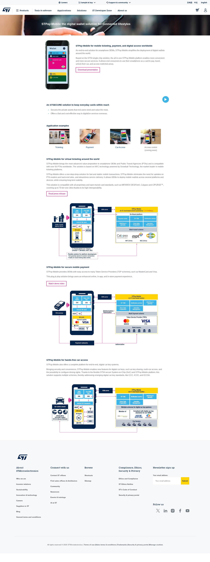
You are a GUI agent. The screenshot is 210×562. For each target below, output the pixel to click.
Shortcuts (89, 475)
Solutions (82, 10)
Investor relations (23, 484)
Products (24, 10)
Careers (19, 501)
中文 (196, 2)
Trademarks (122, 545)
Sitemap (88, 481)
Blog (18, 512)
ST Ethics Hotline (126, 484)
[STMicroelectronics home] (6, 10)
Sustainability (22, 490)
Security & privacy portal (129, 495)
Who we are (21, 479)
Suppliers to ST (22, 506)
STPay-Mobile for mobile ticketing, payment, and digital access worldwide (114, 46)
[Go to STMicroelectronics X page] (158, 511)
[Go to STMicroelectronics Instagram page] (172, 511)
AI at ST (53, 503)
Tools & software (43, 10)
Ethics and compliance (128, 479)
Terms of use (88, 545)
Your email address (160, 475)
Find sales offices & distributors (63, 481)
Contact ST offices (58, 475)
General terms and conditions (28, 517)
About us (122, 10)
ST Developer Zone (102, 10)
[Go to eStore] (197, 10)
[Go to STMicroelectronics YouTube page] (187, 511)
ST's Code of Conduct (128, 490)
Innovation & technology (26, 495)
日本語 (189, 2)
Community (55, 486)
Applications (64, 10)
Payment (90, 147)
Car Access (120, 147)
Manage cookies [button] (157, 545)
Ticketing (59, 147)
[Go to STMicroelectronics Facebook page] (180, 511)
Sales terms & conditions (105, 545)
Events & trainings (58, 497)
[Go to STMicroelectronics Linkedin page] (165, 511)
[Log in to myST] (205, 10)
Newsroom (54, 492)
